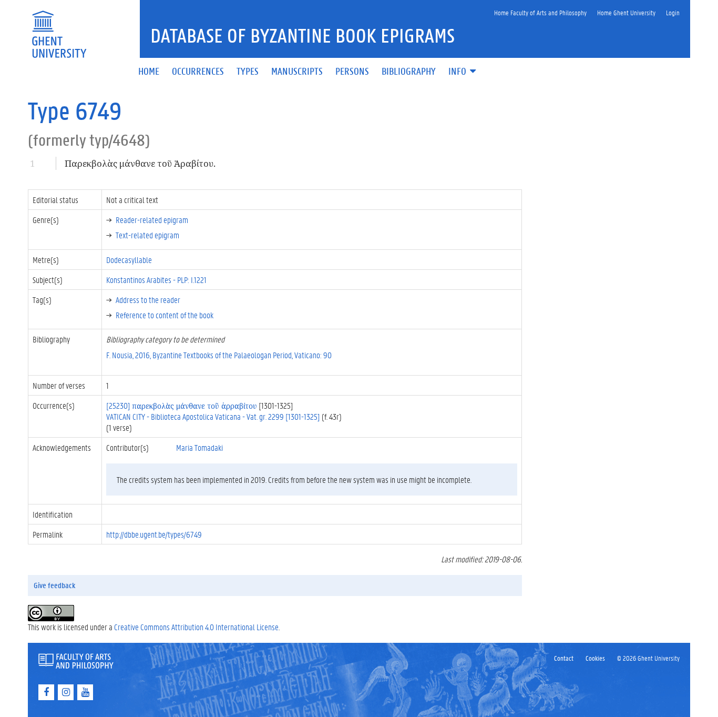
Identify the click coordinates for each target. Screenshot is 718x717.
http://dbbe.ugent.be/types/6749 (154, 534)
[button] (463, 72)
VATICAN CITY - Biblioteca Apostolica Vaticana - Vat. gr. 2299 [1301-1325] (213, 416)
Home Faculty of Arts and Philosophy (540, 12)
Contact (563, 657)
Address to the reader (148, 299)
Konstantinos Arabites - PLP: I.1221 (156, 279)
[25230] (181, 405)
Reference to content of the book (164, 314)
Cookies (595, 657)
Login (673, 12)
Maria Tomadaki (199, 447)
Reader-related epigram (152, 219)
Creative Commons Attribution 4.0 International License (196, 626)
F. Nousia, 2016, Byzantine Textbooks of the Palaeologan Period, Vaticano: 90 (219, 354)
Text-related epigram (147, 234)
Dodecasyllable (129, 259)
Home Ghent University (626, 12)
